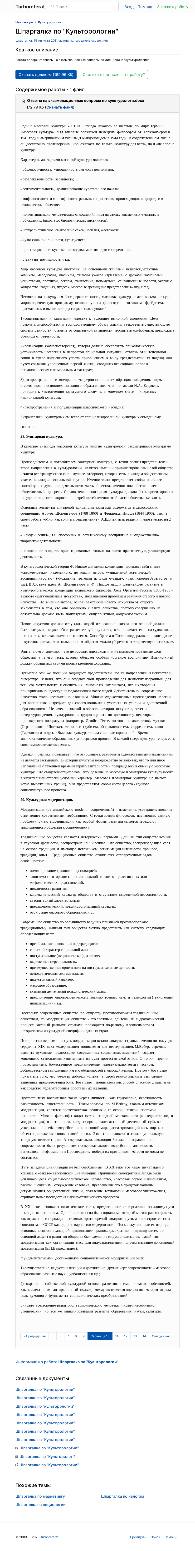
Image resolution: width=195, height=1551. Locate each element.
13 (135, 1336)
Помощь (145, 6)
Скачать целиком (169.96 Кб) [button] (46, 74)
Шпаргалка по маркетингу (40, 1496)
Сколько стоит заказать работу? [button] (114, 74)
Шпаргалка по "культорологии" (44, 1406)
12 (125, 1336)
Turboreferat (49, 1537)
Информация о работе (66, 1361)
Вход (129, 6)
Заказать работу (172, 6)
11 (116, 1336)
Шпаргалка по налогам (122, 1496)
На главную (24, 22)
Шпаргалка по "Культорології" (48, 1456)
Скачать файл (59, 107)
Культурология (49, 22)
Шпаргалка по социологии (40, 1504)
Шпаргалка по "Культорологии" (45, 1389)
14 (144, 1336)
